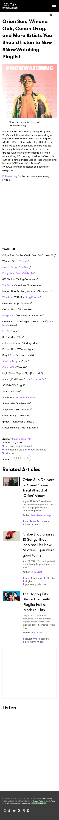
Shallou (6, 361)
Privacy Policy (38, 801)
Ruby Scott (36, 571)
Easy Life (7, 273)
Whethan (7, 297)
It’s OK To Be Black (25, 397)
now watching (38, 449)
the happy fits (42, 638)
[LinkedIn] (28, 810)
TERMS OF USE (47, 799)
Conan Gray (9, 267)
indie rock (37, 578)
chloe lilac (51, 578)
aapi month (30, 641)
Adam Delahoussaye (41, 515)
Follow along (9, 176)
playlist (27, 446)
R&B (34, 521)
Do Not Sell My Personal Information (17, 803)
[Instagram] (4, 810)
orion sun (10, 453)
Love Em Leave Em (35, 379)
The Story (25, 267)
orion (36, 524)
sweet (28, 524)
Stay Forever (32, 297)
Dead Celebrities (24, 273)
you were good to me (35, 584)
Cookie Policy (50, 801)
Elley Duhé (8, 315)
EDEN (5, 331)
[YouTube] (14, 810)
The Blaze (7, 285)
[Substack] (23, 810)
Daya (15, 361)
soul (27, 521)
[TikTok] (9, 810)
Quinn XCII (8, 367)
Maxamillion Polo (21, 439)
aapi (42, 641)
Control (24, 261)
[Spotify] (19, 810)
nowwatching (12, 446)
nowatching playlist (16, 449)
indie (27, 578)
